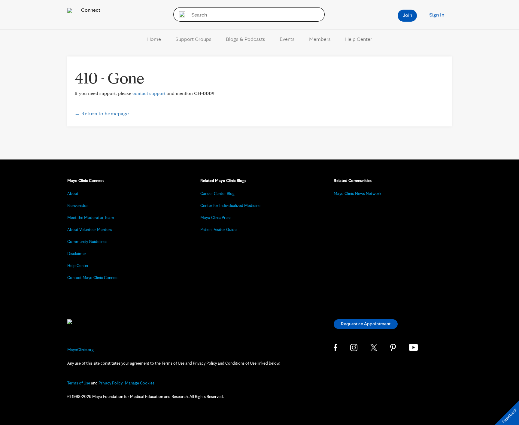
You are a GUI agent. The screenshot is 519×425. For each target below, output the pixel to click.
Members (320, 39)
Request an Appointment (365, 323)
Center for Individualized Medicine (230, 205)
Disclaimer (76, 253)
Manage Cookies (139, 383)
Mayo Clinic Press (215, 217)
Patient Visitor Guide (218, 229)
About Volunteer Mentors (89, 229)
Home (154, 39)
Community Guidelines (87, 241)
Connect (90, 10)
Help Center (358, 39)
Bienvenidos (77, 205)
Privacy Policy (111, 383)
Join (407, 15)
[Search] (180, 14)
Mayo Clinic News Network (357, 193)
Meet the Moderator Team (90, 217)
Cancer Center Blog (217, 193)
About (72, 193)
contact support (148, 93)
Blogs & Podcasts (245, 39)
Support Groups (193, 39)
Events (287, 39)
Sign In (436, 14)
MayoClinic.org (80, 349)
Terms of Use (78, 383)
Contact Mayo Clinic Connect (93, 277)
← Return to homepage (101, 113)
